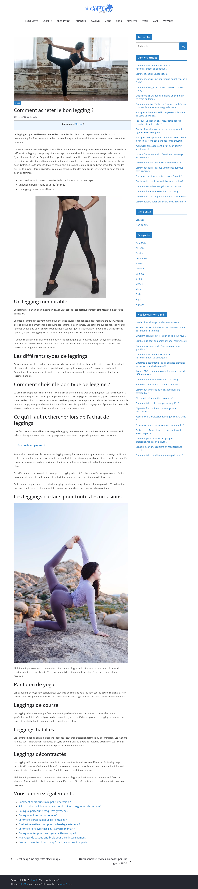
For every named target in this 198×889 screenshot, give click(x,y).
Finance (140, 268)
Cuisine (47, 21)
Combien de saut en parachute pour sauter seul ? (161, 196)
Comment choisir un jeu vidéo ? (152, 73)
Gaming (95, 21)
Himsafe (33, 117)
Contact (140, 219)
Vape (155, 21)
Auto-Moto (31, 21)
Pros (119, 21)
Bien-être (132, 21)
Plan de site (142, 224)
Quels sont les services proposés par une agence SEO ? (103, 861)
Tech (145, 21)
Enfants (140, 263)
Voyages (168, 21)
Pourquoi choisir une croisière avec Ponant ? (159, 176)
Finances (80, 21)
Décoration (64, 21)
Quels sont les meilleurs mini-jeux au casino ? (159, 181)
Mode (108, 21)
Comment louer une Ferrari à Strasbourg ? (157, 191)
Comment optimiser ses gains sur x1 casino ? (159, 186)
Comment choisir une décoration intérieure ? (159, 162)
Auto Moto (141, 242)
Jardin (139, 278)
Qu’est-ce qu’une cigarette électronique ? (38, 859)
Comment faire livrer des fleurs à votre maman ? (161, 201)
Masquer (79, 124)
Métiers (140, 283)
